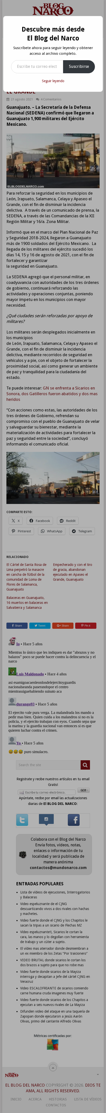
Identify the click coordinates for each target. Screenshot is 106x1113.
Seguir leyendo (53, 81)
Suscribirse (79, 66)
